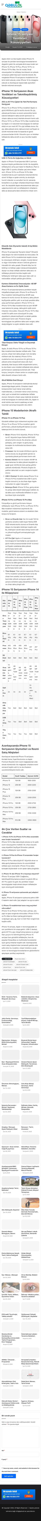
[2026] (13, 4)
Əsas (18, 12)
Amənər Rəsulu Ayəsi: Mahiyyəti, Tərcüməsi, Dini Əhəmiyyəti (29, 1064)
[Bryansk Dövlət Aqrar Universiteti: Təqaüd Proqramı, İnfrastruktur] (30, 1033)
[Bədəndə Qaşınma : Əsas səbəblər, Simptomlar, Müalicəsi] (30, 990)
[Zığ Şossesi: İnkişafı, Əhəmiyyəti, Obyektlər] (30, 1307)
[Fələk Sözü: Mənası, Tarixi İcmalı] (30, 1374)
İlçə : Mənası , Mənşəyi (10, 1275)
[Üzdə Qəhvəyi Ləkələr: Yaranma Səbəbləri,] (30, 1327)
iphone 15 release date (26, 970)
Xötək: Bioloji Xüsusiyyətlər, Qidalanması (26, 1255)
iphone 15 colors (8, 964)
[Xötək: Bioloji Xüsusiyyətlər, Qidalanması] (30, 1246)
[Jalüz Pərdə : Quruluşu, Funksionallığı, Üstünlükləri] (11, 1011)
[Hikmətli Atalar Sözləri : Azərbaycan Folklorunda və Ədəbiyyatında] (11, 1394)
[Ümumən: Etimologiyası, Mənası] (11, 1076)
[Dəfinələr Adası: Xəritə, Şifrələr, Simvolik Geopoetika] (30, 1098)
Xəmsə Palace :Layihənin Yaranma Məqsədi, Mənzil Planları (30, 1168)
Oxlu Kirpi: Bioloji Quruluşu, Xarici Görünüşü (27, 1085)
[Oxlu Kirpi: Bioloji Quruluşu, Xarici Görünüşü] (30, 1076)
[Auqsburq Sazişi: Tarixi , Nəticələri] (11, 1181)
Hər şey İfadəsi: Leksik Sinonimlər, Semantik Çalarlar (29, 1233)
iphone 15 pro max (20, 967)
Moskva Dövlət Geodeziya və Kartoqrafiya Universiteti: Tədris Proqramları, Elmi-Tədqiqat (11, 1338)
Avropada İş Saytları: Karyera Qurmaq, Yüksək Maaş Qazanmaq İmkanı (30, 1362)
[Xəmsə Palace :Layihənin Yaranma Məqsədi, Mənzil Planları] (30, 1159)
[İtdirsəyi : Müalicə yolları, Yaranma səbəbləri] (30, 1288)
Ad (3, 1450)
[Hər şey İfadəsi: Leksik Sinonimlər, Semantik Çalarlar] (30, 1224)
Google (7, 47)
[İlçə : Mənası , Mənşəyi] (11, 1268)
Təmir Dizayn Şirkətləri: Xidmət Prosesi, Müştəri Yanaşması (30, 1190)
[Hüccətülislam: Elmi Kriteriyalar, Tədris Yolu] (11, 1374)
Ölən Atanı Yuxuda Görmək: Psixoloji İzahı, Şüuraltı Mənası (29, 1212)
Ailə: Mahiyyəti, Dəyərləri (10, 1210)
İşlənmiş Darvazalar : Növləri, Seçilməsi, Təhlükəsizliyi (9, 1107)
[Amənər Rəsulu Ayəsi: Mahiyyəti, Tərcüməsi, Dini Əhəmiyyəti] (30, 1055)
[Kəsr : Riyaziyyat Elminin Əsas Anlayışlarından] (11, 1055)
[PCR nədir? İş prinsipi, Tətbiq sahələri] (11, 1307)
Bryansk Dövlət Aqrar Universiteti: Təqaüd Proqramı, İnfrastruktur (29, 1042)
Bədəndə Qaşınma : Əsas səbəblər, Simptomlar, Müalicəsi (30, 999)
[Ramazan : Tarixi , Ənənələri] (30, 1120)
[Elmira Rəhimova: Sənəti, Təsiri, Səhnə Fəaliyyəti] (11, 1246)
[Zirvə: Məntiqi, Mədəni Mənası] (30, 1268)
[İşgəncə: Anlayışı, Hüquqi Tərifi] (30, 1394)
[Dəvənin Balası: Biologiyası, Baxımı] (11, 1224)
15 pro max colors (20, 959)
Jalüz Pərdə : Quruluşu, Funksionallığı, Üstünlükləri (10, 1020)
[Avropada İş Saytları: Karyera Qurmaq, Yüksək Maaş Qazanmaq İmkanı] (30, 1353)
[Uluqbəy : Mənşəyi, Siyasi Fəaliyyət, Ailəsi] (11, 1120)
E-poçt (4, 1459)
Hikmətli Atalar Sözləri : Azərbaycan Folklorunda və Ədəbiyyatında (10, 1403)
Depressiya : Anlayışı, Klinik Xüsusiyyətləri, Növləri (9, 1042)
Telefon (23, 12)
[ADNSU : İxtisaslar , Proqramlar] (11, 1353)
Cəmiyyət (16, 29)
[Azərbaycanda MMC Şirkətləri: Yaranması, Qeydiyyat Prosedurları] (11, 1159)
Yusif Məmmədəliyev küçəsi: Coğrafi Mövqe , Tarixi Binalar (29, 1020)
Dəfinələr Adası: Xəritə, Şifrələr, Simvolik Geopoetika (29, 1107)
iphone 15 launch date (22, 964)
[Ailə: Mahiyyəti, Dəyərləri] (11, 1203)
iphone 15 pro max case (9, 970)
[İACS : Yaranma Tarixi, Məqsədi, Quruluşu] (11, 990)
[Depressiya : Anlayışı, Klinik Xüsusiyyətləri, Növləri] (11, 1033)
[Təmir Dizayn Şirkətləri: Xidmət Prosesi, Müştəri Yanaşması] (30, 1181)
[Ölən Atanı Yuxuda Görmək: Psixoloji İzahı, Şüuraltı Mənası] (30, 1203)
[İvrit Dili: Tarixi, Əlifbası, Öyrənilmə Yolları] (11, 1288)
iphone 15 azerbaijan (9, 961)
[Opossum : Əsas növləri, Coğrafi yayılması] (11, 1140)
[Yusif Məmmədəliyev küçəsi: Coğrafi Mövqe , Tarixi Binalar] (30, 1011)
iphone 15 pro (7, 967)
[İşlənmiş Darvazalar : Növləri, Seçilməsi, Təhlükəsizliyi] (11, 1098)
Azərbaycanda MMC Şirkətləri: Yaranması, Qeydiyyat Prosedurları (10, 1168)
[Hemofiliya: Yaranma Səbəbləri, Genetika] (30, 1140)
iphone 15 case (23, 961)
